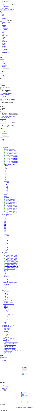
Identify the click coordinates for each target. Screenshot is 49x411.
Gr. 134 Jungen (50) (14, 208)
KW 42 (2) (7, 316)
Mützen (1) (12, 352)
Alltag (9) (10, 339)
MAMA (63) (3, 38)
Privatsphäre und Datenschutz (5, 388)
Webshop (1, 410)
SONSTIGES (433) (4, 45)
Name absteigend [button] (3, 63)
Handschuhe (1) (6, 194)
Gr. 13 (5, 216)
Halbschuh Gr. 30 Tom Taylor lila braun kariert (5, 117)
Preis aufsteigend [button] (3, 129)
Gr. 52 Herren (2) (6, 308)
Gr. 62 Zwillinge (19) (15, 257)
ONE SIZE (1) (13, 269)
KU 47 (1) (7, 243)
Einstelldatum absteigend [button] (4, 65)
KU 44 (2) (7, 241)
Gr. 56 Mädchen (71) (15, 151)
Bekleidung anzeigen (6, 148)
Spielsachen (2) (12, 338)
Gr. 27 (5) (5, 174)
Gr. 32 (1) (5, 227)
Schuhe (3, 30)
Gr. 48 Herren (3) (6, 307)
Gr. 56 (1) (5, 323)
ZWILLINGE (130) (4, 32)
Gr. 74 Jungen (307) (14, 202)
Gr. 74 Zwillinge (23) (15, 258)
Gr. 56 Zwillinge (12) (15, 256)
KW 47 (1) (7, 318)
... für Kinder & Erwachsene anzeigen (8, 351)
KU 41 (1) (7, 239)
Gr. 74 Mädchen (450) (15, 153)
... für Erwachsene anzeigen (7, 347)
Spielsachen (4, 47)
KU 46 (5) (7, 242)
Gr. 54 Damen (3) (6, 299)
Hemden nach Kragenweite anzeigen (9, 314)
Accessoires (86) (12, 180)
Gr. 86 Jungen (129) (14, 203)
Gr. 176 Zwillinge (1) (15, 268)
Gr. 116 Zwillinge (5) (15, 262)
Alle (0, 19)
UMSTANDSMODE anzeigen (6, 36)
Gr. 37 (5, 230)
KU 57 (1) (7, 193)
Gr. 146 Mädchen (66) (15, 160)
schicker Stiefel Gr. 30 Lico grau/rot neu (4, 94)
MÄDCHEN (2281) (4, 25)
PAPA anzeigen (4, 42)
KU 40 (6, 183)
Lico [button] (2, 70)
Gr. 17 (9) (5, 218)
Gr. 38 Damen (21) (6, 294)
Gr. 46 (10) (5, 286)
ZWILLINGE (3, 15)
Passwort (4, 4)
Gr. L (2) (5, 288)
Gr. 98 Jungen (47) (14, 204)
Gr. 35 (5, 229)
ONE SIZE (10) (13, 164)
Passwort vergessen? (6, 6)
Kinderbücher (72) (6, 327)
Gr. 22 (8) (5, 171)
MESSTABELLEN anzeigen (6, 52)
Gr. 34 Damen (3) (6, 293)
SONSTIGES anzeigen (5, 46)
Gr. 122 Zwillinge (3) (15, 263)
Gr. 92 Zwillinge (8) (15, 260)
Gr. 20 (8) (5, 220)
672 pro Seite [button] (3, 77)
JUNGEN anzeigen (5, 29)
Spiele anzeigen (7, 332)
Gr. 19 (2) (5, 271)
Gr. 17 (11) (5, 168)
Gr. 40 (5, 232)
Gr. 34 (5, 179)
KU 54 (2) (7, 191)
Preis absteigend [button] (3, 61)
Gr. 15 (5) (5, 217)
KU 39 (6, 238)
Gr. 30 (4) (5, 176)
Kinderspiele (7, 334)
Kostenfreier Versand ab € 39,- (6, 1)
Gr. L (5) (5, 320)
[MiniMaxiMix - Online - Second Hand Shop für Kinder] (7, 9)
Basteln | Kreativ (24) (6, 329)
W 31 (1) (7, 311)
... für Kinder (4, 50)
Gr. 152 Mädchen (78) (15, 161)
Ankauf (2, 363)
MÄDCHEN (3, 14)
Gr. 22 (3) (5, 273)
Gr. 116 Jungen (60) (14, 206)
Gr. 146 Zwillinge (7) (15, 265)
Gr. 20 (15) (5, 170)
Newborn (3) (12, 149)
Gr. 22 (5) (5, 221)
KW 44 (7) (7, 317)
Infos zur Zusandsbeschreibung (5, 364)
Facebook (3, 385)
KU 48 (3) (7, 188)
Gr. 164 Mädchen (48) (15, 162)
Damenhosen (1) (14, 348)
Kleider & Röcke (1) (15, 343)
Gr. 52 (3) (5, 322)
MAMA (2, 16)
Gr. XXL (5, 321)
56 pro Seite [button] (3, 138)
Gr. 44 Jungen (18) (14, 199)
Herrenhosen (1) (13, 349)
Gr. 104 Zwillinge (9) (15, 261)
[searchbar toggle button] (11, 10)
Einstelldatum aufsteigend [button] (4, 64)
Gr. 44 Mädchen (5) (15, 150)
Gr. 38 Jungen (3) (14, 198)
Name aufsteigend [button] (3, 131)
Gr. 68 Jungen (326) (14, 201)
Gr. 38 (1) (5, 231)
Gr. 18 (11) (5, 219)
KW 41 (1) (7, 315)
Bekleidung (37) (12, 283)
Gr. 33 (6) (5, 178)
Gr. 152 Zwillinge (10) (15, 266)
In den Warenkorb (2, 89)
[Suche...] (8, 20)
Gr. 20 (5, 272)
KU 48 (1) (7, 279)
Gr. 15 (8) (5, 167)
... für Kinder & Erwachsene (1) (17, 350)
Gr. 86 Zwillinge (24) (15, 259)
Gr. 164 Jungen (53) (14, 211)
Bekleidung (4, 26)
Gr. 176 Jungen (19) (14, 212)
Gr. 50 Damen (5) (6, 298)
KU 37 (6, 237)
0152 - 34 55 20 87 (4, 7)
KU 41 (6, 184)
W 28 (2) (7, 310)
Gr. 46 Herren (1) (6, 306)
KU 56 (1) (7, 192)
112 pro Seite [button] (3, 75)
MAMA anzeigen (5, 41)
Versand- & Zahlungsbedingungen (5, 386)
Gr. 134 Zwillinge (15, 264)
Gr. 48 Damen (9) (6, 297)
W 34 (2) (7, 312)
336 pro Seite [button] (3, 76)
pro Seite (1, 78)
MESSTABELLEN (4, 18)
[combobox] (2, 59)
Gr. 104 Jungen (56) (14, 205)
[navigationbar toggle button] (2, 10)
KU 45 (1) (7, 186)
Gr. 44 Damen (5, 296)
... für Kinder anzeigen (6, 341)
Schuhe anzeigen (6, 165)
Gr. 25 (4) (5, 173)
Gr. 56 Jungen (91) (14, 200)
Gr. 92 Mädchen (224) (15, 155)
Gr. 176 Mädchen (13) (15, 163)
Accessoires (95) (12, 233)
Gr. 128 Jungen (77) (14, 207)
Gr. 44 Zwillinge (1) (15, 255)
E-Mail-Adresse (2, 357)
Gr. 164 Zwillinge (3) (15, 267)
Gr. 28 (5, 274)
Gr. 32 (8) (5, 177)
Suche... (11, 20)
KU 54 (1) (7, 247)
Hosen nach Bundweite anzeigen (9, 309)
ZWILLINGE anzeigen (5, 35)
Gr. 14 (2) (5, 166)
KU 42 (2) (7, 240)
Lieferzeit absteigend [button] (4, 135)
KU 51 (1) (7, 189)
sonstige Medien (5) (6, 331)
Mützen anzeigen (7, 182)
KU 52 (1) (7, 280)
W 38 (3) (7, 313)
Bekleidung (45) (12, 304)
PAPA (2, 17)
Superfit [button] (2, 71)
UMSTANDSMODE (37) (14, 282)
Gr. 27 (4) (5, 224)
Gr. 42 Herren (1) (6, 305)
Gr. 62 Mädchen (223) (15, 152)
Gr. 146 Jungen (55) (14, 209)
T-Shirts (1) (12, 346)
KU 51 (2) (7, 245)
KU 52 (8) (7, 246)
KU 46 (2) (7, 187)
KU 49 (6, 244)
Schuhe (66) (10, 214)
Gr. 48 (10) (5, 287)
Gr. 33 (5, 228)
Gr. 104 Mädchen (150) (15, 156)
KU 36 (6, 236)
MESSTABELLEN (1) (4, 49)
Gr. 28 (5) (5, 175)
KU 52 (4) (7, 190)
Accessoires (4, 27)
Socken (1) (12, 353)
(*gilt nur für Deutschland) (3, 96)
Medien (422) (10, 326)
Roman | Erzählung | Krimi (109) (7, 328)
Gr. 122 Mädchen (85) (15, 158)
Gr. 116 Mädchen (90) (15, 157)
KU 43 (6, 185)
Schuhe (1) (10, 300)
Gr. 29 (5, 275)
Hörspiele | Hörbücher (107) (7, 337)
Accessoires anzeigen (6, 181)
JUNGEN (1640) (10, 195)
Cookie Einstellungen (4, 389)
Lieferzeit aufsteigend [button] (4, 66)
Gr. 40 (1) (5, 285)
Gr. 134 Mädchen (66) (15, 159)
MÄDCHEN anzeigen (5, 28)
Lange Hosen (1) (14, 344)
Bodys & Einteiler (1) (15, 342)
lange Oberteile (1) (14, 345)
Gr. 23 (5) (5, 222)
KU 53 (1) (7, 281)
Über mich (3, 53)
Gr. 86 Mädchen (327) (15, 154)
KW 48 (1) (7, 319)
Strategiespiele (7, 335)
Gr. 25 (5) (5, 223)
